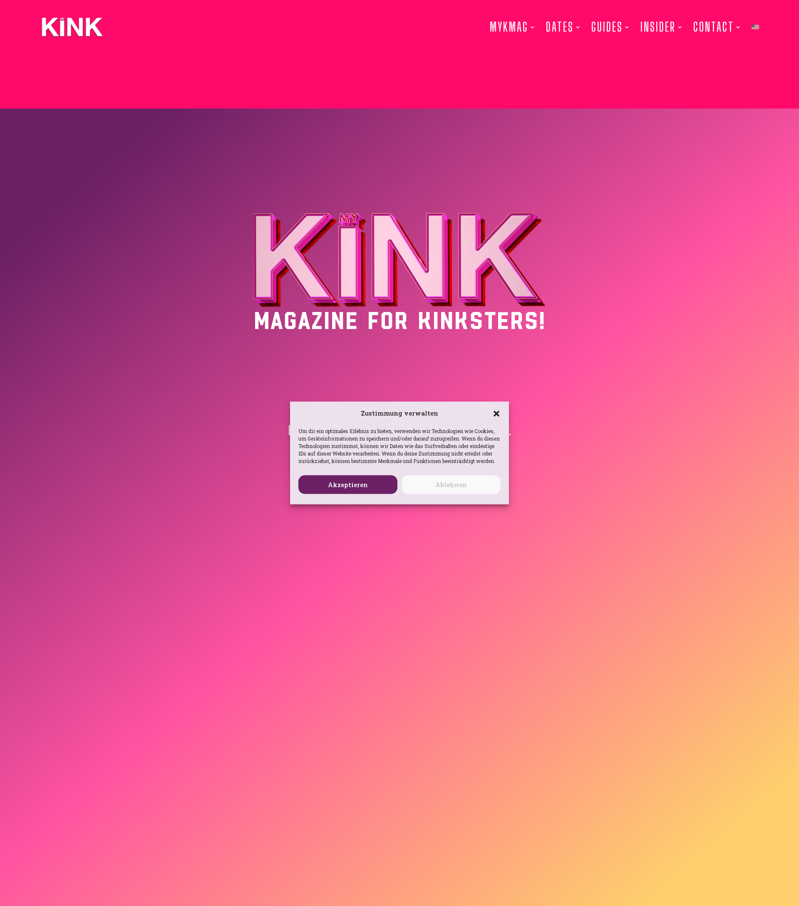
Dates (560, 27)
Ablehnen (451, 484)
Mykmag (509, 27)
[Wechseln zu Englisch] (755, 27)
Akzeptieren (348, 484)
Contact (713, 27)
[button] (496, 413)
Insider (658, 27)
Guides (607, 27)
